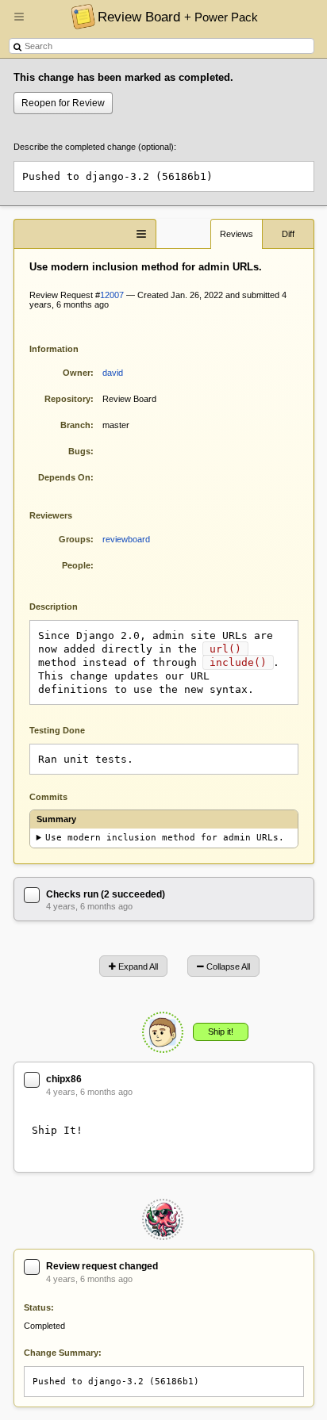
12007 (112, 295)
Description (65, 605)
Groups (74, 539)
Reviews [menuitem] (236, 234)
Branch (75, 425)
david (112, 372)
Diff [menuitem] (288, 234)
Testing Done (57, 730)
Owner (76, 372)
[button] (19, 23)
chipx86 (64, 1079)
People (76, 565)
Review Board (178, 17)
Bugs (79, 451)
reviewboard (126, 539)
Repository (67, 399)
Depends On (64, 477)
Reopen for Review (63, 103)
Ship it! (220, 1031)
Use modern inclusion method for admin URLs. (164, 837)
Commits (48, 797)
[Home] (79, 16)
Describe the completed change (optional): (94, 146)
